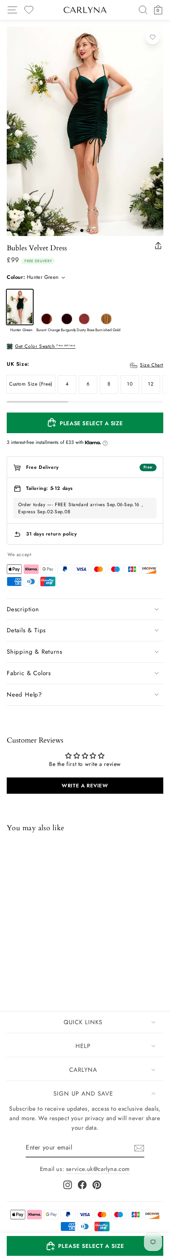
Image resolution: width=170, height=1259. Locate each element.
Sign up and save (83, 1093)
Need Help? (24, 694)
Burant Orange (46, 318)
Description (23, 609)
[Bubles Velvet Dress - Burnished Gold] (53, 957)
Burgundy (66, 318)
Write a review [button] (85, 785)
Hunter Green (20, 307)
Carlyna (83, 1069)
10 (129, 384)
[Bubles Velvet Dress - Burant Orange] (22, 957)
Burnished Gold (106, 318)
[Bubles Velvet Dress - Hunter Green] (12, 957)
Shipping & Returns (34, 651)
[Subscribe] (139, 1148)
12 (150, 384)
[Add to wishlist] (152, 37)
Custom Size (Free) (31, 384)
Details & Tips (26, 630)
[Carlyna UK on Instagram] (67, 1185)
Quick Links (83, 1022)
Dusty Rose (84, 318)
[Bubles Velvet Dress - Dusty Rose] (43, 957)
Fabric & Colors (29, 673)
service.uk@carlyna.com (98, 1169)
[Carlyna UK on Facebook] (82, 1185)
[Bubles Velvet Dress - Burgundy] (32, 957)
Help (83, 1046)
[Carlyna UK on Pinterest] (97, 1185)
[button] (85, 1246)
